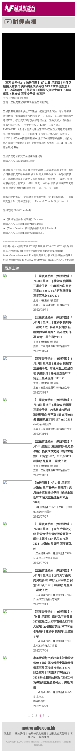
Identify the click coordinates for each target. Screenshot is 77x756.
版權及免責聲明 (58, 733)
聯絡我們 (44, 737)
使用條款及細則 (37, 733)
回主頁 (7, 733)
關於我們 (20, 733)
